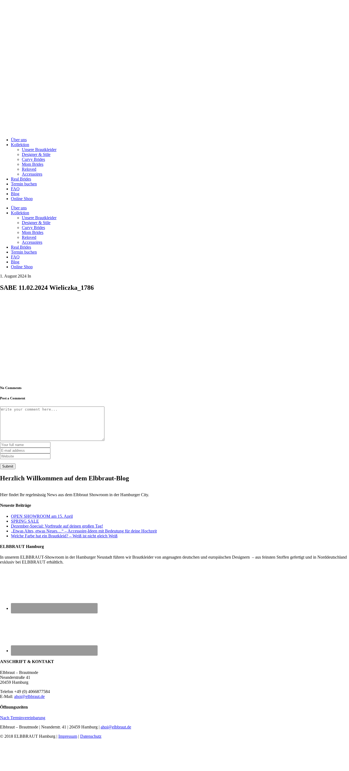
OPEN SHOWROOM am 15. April (42, 516)
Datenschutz (90, 736)
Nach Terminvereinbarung (22, 717)
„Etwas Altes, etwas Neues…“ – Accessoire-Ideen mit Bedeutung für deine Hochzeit (84, 531)
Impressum (67, 736)
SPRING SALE (25, 521)
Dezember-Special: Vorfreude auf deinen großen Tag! (57, 526)
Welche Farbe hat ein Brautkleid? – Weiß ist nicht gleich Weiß (64, 536)
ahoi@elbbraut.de (29, 696)
